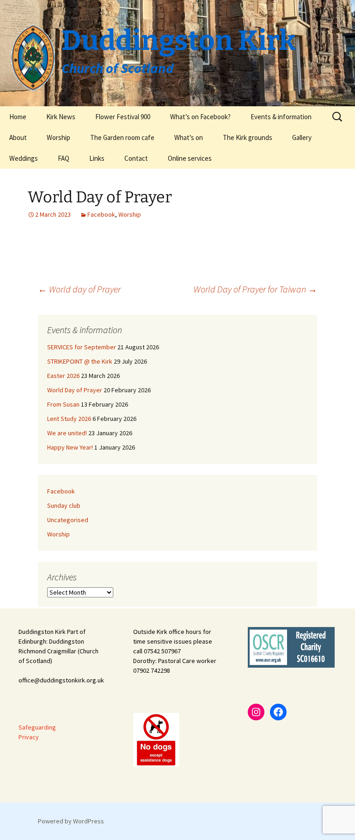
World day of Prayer (79, 289)
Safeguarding (37, 727)
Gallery (302, 137)
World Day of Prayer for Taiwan (255, 289)
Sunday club (63, 505)
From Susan (63, 404)
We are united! (67, 433)
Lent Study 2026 (69, 418)
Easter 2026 (63, 375)
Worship (58, 137)
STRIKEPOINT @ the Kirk (79, 361)
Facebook (101, 214)
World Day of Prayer (74, 390)
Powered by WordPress (71, 821)
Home (17, 116)
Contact (136, 158)
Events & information (281, 116)
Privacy (28, 737)
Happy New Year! (70, 447)
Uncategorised (67, 520)
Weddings (23, 158)
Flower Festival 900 (122, 116)
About (18, 137)
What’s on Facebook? (200, 116)
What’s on (188, 137)
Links (96, 158)
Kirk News (60, 116)
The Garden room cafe (122, 137)
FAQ (63, 158)
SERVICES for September (81, 347)
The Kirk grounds (247, 137)
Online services (190, 158)
